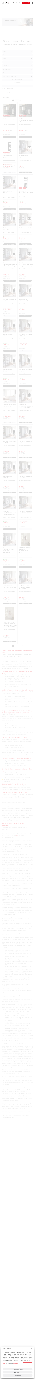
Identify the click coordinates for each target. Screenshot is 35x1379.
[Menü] (32, 3)
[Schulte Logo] (5, 3)
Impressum (15, 1363)
